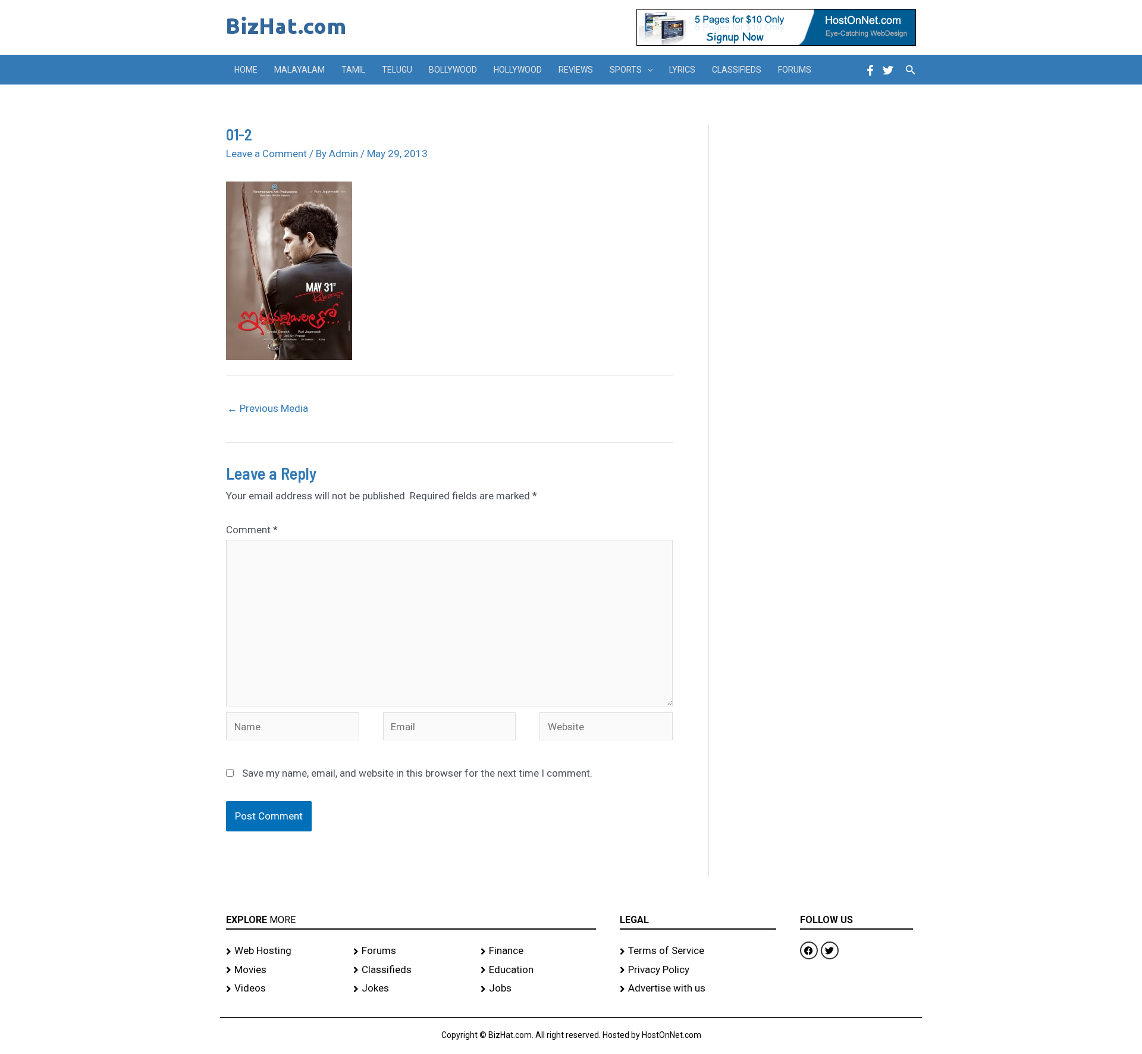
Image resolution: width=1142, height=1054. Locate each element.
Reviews (576, 69)
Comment (252, 530)
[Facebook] (870, 70)
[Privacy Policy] (698, 970)
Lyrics (682, 69)
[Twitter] (888, 70)
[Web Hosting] (283, 951)
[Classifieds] (411, 970)
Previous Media (267, 408)
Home (246, 69)
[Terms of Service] (698, 951)
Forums (794, 69)
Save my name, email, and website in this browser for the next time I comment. (417, 773)
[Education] (538, 970)
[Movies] (283, 970)
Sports (626, 69)
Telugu (397, 69)
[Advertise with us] (698, 988)
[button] (647, 70)
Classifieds (736, 69)
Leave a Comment (266, 153)
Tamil (353, 69)
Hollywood (518, 69)
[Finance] (538, 951)
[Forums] (411, 951)
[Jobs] (538, 988)
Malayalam (299, 69)
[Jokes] (411, 988)
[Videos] (283, 988)
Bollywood (453, 69)
